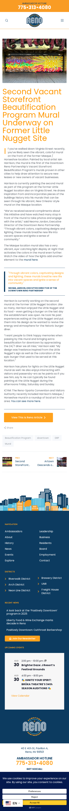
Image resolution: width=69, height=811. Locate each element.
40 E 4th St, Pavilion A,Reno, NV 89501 (34, 750)
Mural (8, 443)
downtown (43, 438)
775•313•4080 (34, 763)
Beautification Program (18, 438)
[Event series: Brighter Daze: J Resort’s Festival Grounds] (45, 660)
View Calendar (20, 696)
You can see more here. (26, 401)
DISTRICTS (10, 571)
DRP (57, 438)
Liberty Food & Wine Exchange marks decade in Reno (29, 621)
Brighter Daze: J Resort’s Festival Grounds (38, 667)
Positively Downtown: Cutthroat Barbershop (34, 630)
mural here (31, 260)
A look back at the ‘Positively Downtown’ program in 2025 (31, 612)
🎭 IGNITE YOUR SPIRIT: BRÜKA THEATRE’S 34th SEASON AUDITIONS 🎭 (37, 684)
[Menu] (64, 20)
